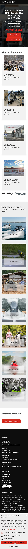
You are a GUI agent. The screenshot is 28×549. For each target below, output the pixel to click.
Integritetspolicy (11, 529)
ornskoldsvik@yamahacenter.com (11, 466)
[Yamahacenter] (8, 2)
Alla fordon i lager (11, 421)
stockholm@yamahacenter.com (11, 445)
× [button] (26, 515)
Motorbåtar (15, 34)
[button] (14, 546)
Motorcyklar (15, 39)
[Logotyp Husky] (7, 194)
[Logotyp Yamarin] (21, 193)
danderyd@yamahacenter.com (10, 452)
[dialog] (14, 531)
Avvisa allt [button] (21, 542)
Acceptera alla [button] (8, 542)
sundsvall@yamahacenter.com (10, 459)
